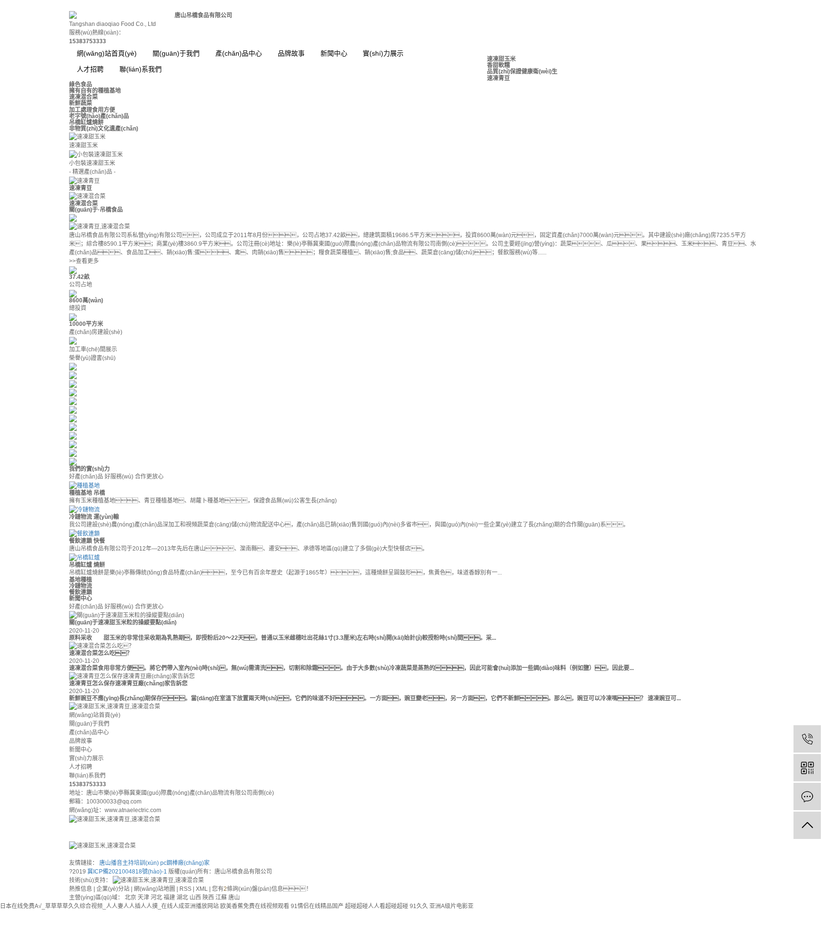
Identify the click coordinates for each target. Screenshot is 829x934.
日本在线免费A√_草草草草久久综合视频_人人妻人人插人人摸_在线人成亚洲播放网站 (109, 906)
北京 (131, 897)
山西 (195, 897)
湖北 (183, 897)
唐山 (234, 897)
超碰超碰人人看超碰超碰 (376, 906)
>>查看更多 (84, 261)
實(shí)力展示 (383, 53)
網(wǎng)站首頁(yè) (107, 53)
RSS (185, 889)
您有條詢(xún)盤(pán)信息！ (262, 889)
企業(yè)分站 (113, 889)
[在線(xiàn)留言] (807, 796)
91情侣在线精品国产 (317, 906)
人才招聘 (80, 767)
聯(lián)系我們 (87, 775)
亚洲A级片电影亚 (451, 906)
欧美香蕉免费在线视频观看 (254, 906)
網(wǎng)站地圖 (154, 889)
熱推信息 (80, 889)
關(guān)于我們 (176, 53)
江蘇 (221, 897)
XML (202, 889)
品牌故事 (291, 53)
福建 (170, 897)
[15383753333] (807, 739)
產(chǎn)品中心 (238, 53)
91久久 (419, 906)
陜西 (208, 897)
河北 (157, 897)
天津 (144, 897)
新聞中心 (333, 53)
